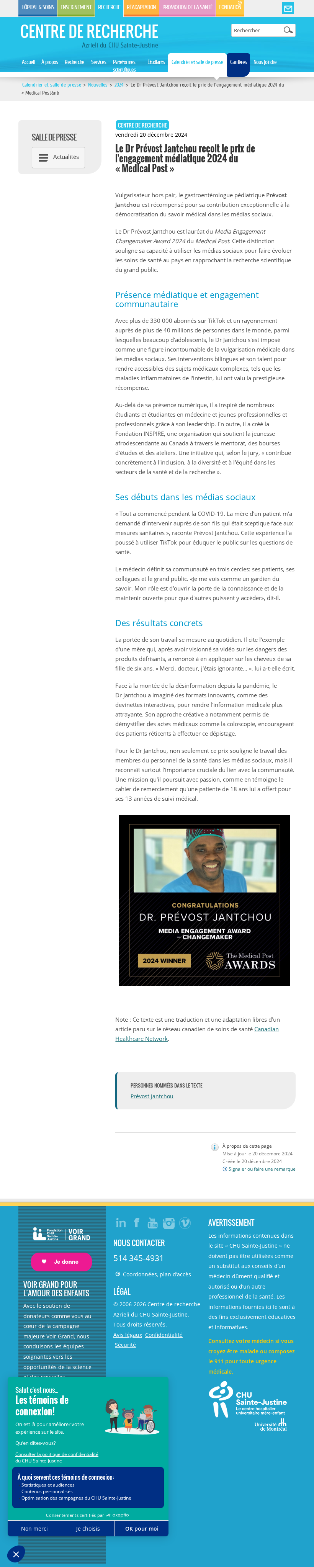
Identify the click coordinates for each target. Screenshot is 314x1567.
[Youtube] (153, 1222)
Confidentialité (164, 1334)
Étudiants (156, 62)
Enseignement (76, 7)
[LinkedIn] (121, 1222)
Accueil (28, 62)
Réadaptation (141, 7)
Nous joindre (264, 62)
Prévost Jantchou (152, 1096)
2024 (119, 85)
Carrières (238, 62)
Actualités (66, 156)
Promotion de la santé (187, 7)
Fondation (230, 7)
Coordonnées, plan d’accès (157, 1274)
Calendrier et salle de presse (197, 62)
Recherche (109, 7)
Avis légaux (127, 1334)
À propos (49, 62)
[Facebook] (137, 1222)
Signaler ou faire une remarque (262, 1169)
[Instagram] (169, 1222)
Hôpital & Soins (37, 7)
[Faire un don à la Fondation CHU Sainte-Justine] (57, 1242)
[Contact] (288, 8)
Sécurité (125, 1344)
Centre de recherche (89, 31)
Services (98, 62)
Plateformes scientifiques (124, 66)
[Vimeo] (185, 1222)
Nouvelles (98, 85)
